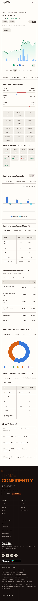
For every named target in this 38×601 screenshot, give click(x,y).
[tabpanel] (19, 202)
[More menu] (35, 2)
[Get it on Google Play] (16, 560)
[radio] (6, 70)
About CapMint (6, 595)
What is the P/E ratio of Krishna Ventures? (16, 437)
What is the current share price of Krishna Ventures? (16, 430)
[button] (9, 392)
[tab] (8, 181)
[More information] (25, 84)
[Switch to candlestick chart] (33, 65)
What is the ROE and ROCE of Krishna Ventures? (15, 450)
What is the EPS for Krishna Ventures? (15, 443)
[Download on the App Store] (6, 560)
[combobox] (7, 30)
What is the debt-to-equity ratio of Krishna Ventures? (17, 458)
